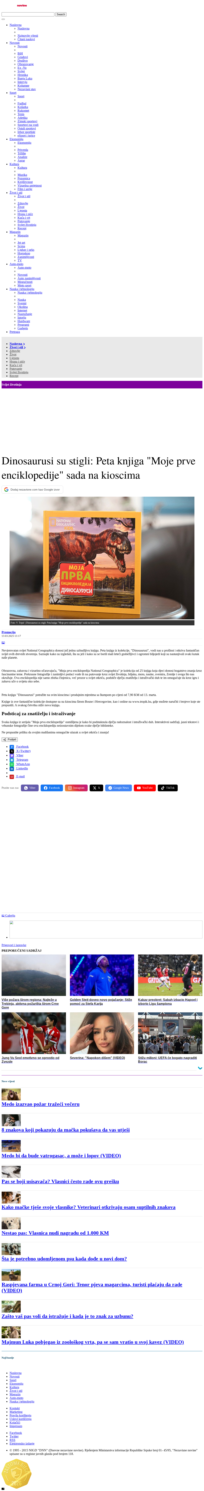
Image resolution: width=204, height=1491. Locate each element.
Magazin (15, 232)
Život (13, 354)
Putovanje (16, 368)
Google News (121, 787)
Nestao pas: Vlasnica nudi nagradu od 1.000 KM (55, 1233)
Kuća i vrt (16, 365)
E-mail (20, 776)
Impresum (16, 1426)
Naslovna (16, 25)
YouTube (147, 787)
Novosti (15, 42)
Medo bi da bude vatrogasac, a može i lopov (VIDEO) (61, 1155)
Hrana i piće (17, 361)
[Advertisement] (102, 418)
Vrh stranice (13, 1366)
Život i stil (16, 192)
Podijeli (11, 739)
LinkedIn (22, 768)
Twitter (14, 1436)
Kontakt (15, 1408)
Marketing (16, 1411)
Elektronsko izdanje (22, 1443)
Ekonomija (16, 139)
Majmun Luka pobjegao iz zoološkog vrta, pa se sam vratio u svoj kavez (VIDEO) (93, 1342)
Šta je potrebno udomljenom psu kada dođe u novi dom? (64, 1259)
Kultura (14, 164)
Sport (13, 92)
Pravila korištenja (20, 1415)
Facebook (22, 746)
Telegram (22, 759)
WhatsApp (23, 764)
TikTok (170, 787)
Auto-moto (16, 264)
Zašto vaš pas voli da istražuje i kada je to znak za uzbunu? (67, 1316)
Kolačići (15, 1422)
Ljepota (14, 358)
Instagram (78, 787)
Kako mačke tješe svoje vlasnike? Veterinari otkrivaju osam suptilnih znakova (89, 1207)
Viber (19, 755)
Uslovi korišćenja (20, 1419)
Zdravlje (15, 351)
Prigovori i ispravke (14, 945)
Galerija (10, 915)
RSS (12, 1440)
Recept (14, 376)
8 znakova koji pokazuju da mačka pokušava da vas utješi (66, 1130)
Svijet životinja (19, 372)
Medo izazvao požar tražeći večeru (40, 1104)
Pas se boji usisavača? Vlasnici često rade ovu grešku (60, 1181)
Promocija (9, 632)
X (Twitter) (23, 751)
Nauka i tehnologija (22, 289)
